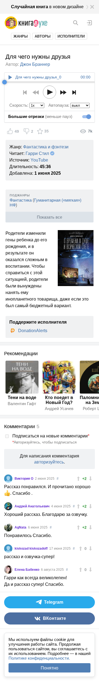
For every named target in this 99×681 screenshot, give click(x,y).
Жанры (20, 36)
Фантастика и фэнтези (45, 147)
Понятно (49, 668)
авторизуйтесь (49, 462)
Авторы (43, 36)
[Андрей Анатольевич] (8, 506)
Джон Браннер (35, 64)
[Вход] (89, 23)
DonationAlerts (32, 330)
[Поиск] (75, 23)
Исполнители (71, 36)
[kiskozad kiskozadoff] (8, 548)
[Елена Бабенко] (8, 570)
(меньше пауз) (40, 116)
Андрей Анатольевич (32, 506)
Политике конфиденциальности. (39, 658)
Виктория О (24, 479)
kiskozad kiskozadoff (31, 548)
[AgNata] (8, 527)
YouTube (39, 160)
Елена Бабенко (27, 570)
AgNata (21, 527)
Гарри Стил (37, 153)
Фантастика (21, 200)
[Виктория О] (8, 478)
